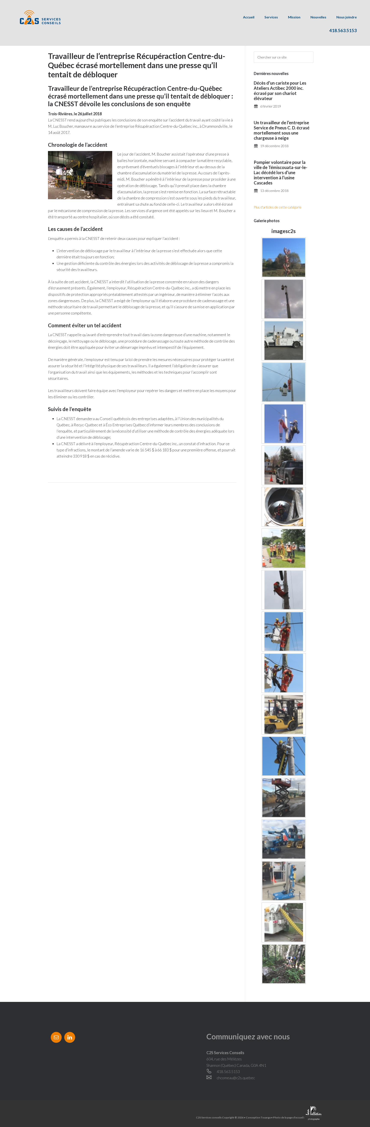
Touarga (266, 1117)
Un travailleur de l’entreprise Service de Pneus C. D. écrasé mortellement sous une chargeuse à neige (281, 130)
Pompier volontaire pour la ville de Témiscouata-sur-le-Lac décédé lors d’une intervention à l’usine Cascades (280, 172)
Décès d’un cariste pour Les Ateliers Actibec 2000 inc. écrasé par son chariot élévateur (280, 90)
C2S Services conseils (35, 17)
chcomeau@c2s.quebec (236, 1077)
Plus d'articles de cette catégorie (277, 207)
